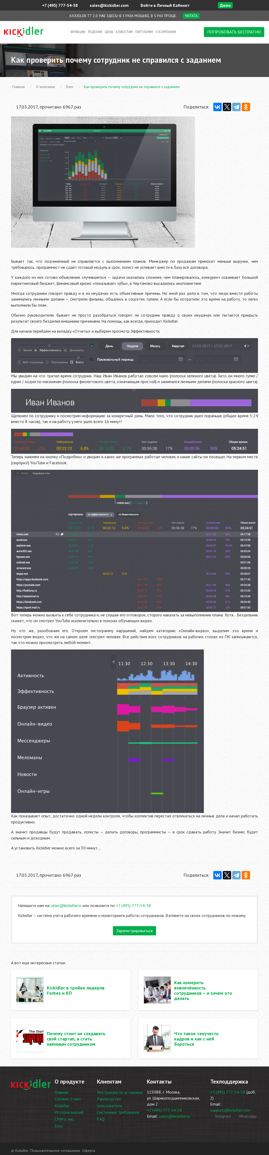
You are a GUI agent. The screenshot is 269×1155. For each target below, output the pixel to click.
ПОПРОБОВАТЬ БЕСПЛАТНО (234, 31)
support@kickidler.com (230, 1110)
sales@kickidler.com (109, 5)
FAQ (101, 1119)
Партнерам (144, 32)
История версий (69, 1112)
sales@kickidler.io (66, 905)
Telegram (222, 1116)
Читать (191, 15)
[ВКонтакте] (217, 107)
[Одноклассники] (246, 107)
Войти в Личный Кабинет (164, 5)
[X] (227, 107)
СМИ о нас (64, 1119)
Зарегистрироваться (134, 930)
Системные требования (118, 1112)
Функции (77, 32)
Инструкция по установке (120, 1092)
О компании (166, 32)
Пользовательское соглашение (55, 1150)
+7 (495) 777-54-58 (59, 5)
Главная (61, 1092)
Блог (59, 1125)
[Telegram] (236, 107)
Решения (95, 32)
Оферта (88, 1150)
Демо (225, 5)
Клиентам (124, 32)
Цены (109, 32)
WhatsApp (247, 1116)
